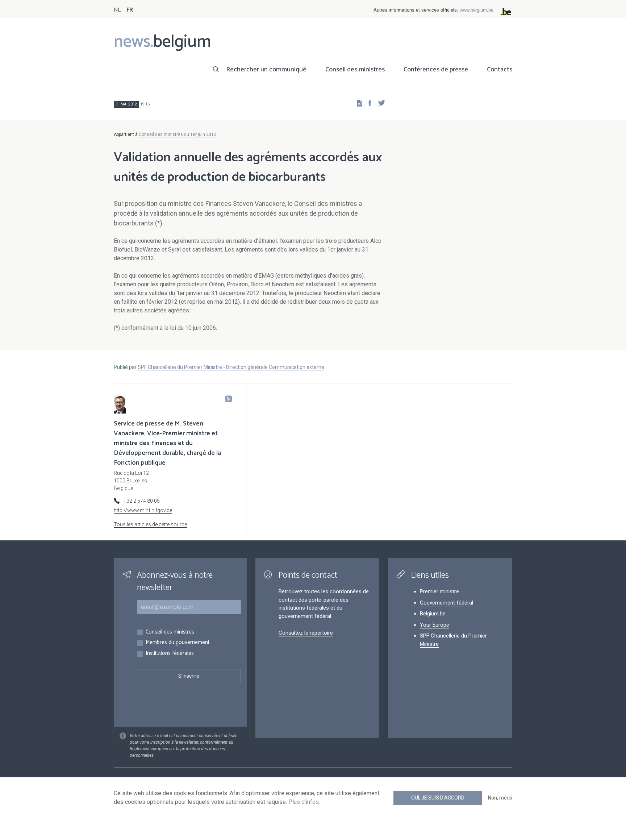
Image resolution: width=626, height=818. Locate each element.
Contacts (499, 69)
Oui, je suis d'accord (437, 798)
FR (129, 10)
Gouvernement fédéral (446, 602)
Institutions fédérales (170, 653)
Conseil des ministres (355, 69)
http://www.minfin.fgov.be (143, 510)
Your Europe (434, 625)
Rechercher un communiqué (266, 69)
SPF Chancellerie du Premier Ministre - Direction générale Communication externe (231, 367)
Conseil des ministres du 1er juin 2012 (177, 134)
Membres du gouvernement (177, 643)
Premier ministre (439, 591)
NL (117, 10)
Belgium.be (433, 613)
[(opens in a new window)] (367, 103)
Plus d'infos (303, 801)
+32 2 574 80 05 (142, 501)
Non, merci (500, 798)
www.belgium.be (476, 10)
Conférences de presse (436, 69)
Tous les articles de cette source (150, 524)
